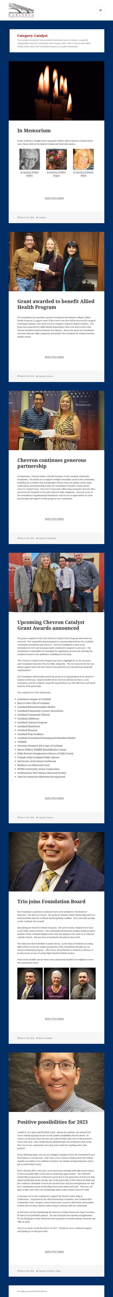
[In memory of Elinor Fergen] (56, 159)
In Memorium (34, 130)
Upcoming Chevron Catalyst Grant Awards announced (50, 625)
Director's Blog (53, 1271)
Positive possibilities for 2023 (52, 1122)
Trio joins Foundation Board (51, 901)
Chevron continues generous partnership (51, 463)
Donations (51, 538)
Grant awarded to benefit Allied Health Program (56, 304)
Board (41, 1038)
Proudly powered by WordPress (32, 1291)
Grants (50, 376)
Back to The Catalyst (54, 198)
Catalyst (42, 217)
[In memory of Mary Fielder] (29, 159)
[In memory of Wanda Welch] (83, 159)
